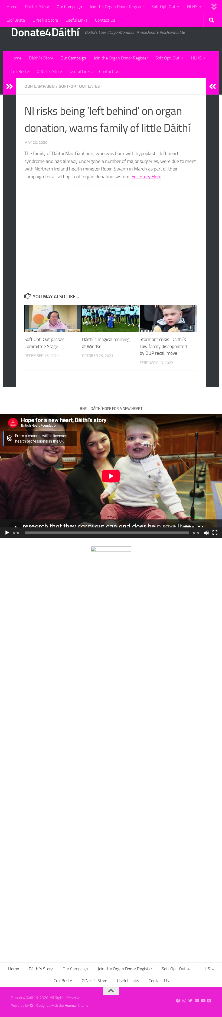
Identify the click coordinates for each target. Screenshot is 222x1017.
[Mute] (206, 533)
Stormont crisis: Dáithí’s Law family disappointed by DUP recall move (163, 346)
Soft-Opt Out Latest (80, 86)
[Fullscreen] (215, 533)
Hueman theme (76, 1005)
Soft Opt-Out (163, 6)
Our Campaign (69, 6)
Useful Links (76, 20)
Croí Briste (15, 20)
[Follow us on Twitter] (190, 1001)
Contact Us (105, 20)
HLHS (192, 6)
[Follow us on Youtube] (203, 1001)
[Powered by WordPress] (31, 1005)
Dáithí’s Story (37, 6)
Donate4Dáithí (45, 32)
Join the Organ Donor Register (117, 6)
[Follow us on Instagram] (184, 1001)
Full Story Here (146, 177)
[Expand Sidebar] (9, 86)
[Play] (7, 533)
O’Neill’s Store (45, 20)
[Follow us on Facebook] (178, 1001)
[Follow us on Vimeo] (209, 1001)
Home (11, 6)
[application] (111, 476)
